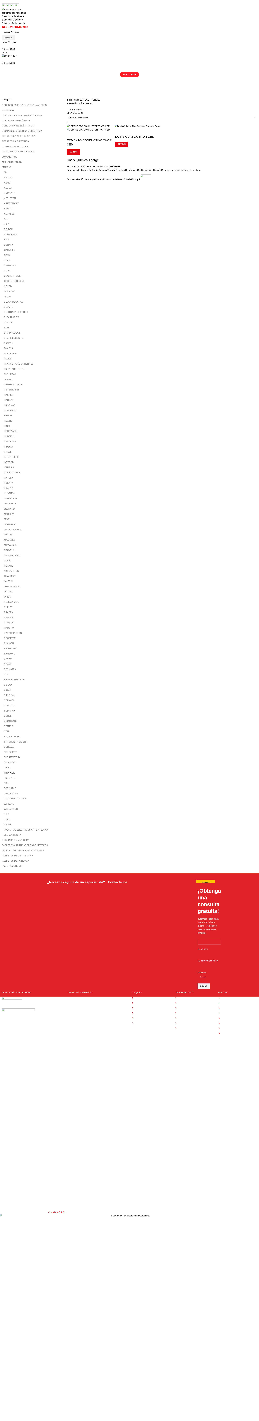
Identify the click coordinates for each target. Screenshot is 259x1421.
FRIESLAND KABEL (14, 369)
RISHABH (9, 643)
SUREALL (9, 747)
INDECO (8, 447)
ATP (6, 219)
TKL (6, 783)
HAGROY (8, 400)
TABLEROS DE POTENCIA (15, 861)
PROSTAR (9, 623)
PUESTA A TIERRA (11, 835)
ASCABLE (9, 214)
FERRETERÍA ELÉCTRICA (15, 141)
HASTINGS (9, 405)
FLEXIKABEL (10, 353)
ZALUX (7, 824)
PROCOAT (9, 617)
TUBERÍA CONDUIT (12, 866)
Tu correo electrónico (208, 961)
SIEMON (8, 685)
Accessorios (8, 110)
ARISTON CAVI (11, 203)
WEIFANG (9, 804)
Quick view (70, 135)
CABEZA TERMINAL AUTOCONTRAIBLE (22, 115)
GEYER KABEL (11, 390)
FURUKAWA (10, 374)
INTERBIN (9, 462)
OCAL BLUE (10, 576)
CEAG (7, 260)
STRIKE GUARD (12, 737)
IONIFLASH (10, 467)
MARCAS (6, 167)
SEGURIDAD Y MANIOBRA (15, 840)
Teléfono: (209, 977)
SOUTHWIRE (10, 721)
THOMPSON (10, 762)
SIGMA (7, 690)
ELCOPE (8, 307)
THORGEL (9, 773)
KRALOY (8, 488)
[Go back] (5, 83)
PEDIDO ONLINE (130, 74)
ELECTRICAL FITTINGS (16, 312)
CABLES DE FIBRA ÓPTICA (16, 120)
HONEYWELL (11, 431)
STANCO (8, 726)
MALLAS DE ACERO (12, 162)
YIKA (6, 814)
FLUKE (7, 359)
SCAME (8, 664)
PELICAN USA (11, 602)
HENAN (8, 415)
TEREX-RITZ (10, 752)
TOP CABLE (10, 788)
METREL (8, 535)
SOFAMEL (9, 700)
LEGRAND (9, 509)
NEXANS (8, 566)
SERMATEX (10, 669)
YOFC (7, 819)
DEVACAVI (9, 291)
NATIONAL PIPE (12, 555)
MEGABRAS (10, 524)
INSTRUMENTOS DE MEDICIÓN (18, 151)
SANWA (8, 659)
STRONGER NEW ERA (15, 742)
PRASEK (8, 612)
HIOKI (7, 426)
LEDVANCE (10, 504)
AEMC (7, 183)
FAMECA (8, 348)
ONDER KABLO (12, 586)
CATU (7, 255)
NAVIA (7, 560)
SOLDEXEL (10, 705)
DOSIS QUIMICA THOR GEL (134, 136)
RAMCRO (9, 628)
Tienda (76, 100)
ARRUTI (8, 209)
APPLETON (10, 198)
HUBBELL (9, 436)
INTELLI (8, 452)
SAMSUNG (9, 654)
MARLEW (9, 514)
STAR (7, 731)
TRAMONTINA (11, 793)
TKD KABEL (10, 778)
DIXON (7, 296)
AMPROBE (9, 193)
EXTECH (8, 343)
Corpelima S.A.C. (56, 1212)
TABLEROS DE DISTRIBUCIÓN (17, 856)
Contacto (206, 883)
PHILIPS (8, 607)
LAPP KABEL (10, 498)
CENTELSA (10, 265)
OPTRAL (8, 592)
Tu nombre (203, 949)
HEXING (8, 421)
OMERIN (8, 581)
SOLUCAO (9, 711)
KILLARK (8, 483)
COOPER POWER (13, 276)
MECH (7, 519)
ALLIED (8, 188)
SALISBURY (10, 648)
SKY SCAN (9, 695)
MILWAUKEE (10, 545)
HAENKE (8, 395)
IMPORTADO (10, 441)
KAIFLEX (8, 478)
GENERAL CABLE (13, 384)
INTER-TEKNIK (11, 457)
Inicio (69, 100)
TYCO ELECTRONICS (15, 799)
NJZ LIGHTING (11, 571)
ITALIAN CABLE (12, 473)
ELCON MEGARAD (13, 302)
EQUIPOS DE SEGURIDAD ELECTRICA (22, 131)
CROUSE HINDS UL (14, 281)
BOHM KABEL (11, 234)
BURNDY (8, 245)
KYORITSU (9, 493)
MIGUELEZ (9, 540)
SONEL (7, 716)
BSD (6, 240)
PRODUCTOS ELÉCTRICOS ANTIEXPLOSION (25, 830)
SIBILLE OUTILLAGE (14, 679)
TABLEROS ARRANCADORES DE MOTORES (25, 845)
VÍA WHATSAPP (181, 883)
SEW (6, 674)
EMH (6, 328)
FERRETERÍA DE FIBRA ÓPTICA (18, 136)
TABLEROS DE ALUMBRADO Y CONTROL (23, 850)
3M (5, 172)
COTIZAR (73, 152)
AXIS (6, 224)
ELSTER (8, 322)
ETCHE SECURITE (13, 338)
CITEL (7, 271)
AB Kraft (8, 177)
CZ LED (8, 286)
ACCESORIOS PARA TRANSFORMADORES (24, 105)
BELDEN (8, 229)
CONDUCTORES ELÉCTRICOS (18, 126)
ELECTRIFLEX (11, 317)
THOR (7, 768)
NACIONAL (9, 550)
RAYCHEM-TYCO (13, 633)
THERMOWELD (12, 757)
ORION (7, 597)
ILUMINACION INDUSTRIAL (16, 146)
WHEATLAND (11, 809)
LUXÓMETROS (9, 157)
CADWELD (9, 250)
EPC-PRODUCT (12, 333)
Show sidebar (76, 110)
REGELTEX (10, 638)
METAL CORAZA (12, 529)
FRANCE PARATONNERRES (18, 364)
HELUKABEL (10, 410)
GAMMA (8, 379)
